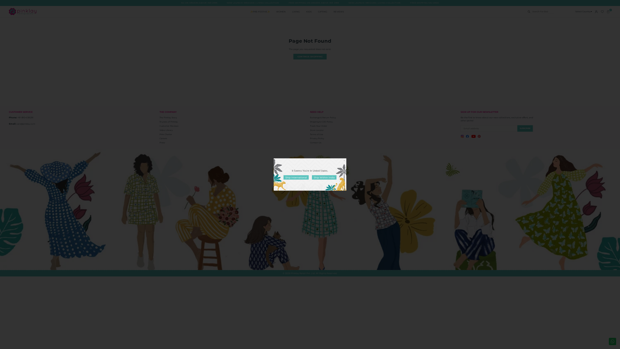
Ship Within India (324, 177)
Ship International (296, 177)
